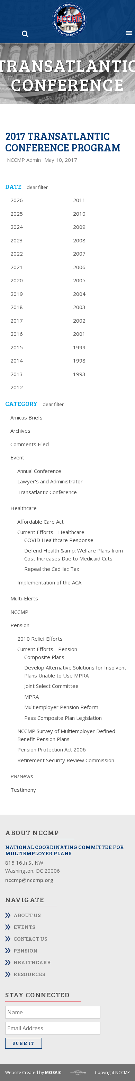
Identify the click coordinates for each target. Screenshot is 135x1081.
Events (24, 926)
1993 (79, 374)
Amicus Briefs (26, 417)
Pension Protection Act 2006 (51, 749)
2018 (16, 306)
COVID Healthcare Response (58, 540)
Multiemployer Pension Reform (61, 707)
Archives (20, 430)
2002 (79, 320)
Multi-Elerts (24, 598)
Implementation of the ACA (49, 582)
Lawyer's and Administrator (50, 481)
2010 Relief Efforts (40, 638)
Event (17, 457)
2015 (16, 347)
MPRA (31, 696)
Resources (29, 974)
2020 (16, 280)
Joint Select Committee (51, 685)
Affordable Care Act (40, 521)
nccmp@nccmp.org (29, 879)
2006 (79, 267)
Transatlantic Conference (47, 492)
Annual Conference (39, 470)
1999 (79, 347)
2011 (79, 200)
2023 (16, 240)
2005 (79, 280)
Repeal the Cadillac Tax (51, 568)
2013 (16, 374)
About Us (27, 914)
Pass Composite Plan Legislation (63, 717)
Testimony (23, 789)
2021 (16, 267)
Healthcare (23, 508)
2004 (79, 293)
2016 (16, 333)
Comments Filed (29, 444)
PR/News (21, 776)
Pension (19, 625)
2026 (16, 200)
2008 (79, 240)
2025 (16, 213)
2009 (79, 226)
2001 (79, 333)
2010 (79, 213)
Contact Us (30, 938)
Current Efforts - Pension (47, 649)
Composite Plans (44, 657)
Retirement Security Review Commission (65, 760)
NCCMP (19, 611)
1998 (79, 360)
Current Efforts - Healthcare (50, 532)
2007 (79, 253)
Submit (23, 1043)
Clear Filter (37, 187)
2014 (16, 360)
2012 (16, 387)
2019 (16, 293)
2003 (79, 306)
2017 (16, 320)
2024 (16, 226)
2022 (16, 253)
